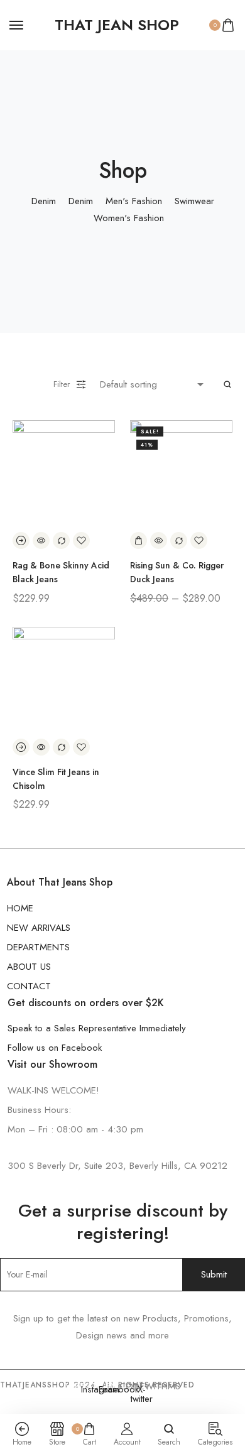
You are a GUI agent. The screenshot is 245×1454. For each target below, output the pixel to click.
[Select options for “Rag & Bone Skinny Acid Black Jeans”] (21, 540)
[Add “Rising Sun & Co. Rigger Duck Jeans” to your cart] (138, 540)
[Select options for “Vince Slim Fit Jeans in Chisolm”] (21, 747)
